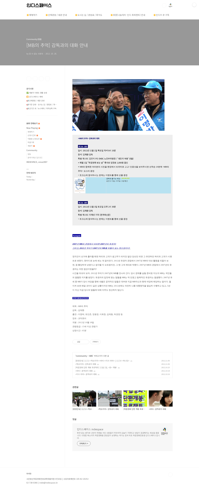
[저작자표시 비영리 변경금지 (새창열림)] (104, 342)
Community (81, 355)
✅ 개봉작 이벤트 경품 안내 (36, 92)
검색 (164, 5)
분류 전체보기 (32, 123)
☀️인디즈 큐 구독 (161, 14)
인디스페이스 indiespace (90, 429)
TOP (170, 475)
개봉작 (30, 146)
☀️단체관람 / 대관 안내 (56, 14)
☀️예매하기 (31, 14)
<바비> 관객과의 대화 (84, 370)
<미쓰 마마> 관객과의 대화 (86, 374)
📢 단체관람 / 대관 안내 (35, 100)
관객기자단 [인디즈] (35, 157)
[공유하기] (82, 342)
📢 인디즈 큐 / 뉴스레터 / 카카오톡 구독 (41, 108)
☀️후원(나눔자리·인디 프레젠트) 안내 (127, 14)
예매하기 (31, 131)
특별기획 (31, 142)
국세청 (28, 474)
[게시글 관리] (86, 342)
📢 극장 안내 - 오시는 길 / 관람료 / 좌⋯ (41, 104)
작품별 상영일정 (34, 139)
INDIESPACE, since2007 (36, 162)
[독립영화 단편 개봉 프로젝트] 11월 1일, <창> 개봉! (96, 367)
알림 (91, 355)
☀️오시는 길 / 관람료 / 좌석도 (88, 14)
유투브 (47, 78)
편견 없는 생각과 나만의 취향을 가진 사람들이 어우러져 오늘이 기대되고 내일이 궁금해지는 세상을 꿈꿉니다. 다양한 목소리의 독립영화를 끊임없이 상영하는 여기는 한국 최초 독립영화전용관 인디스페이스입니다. (118, 435)
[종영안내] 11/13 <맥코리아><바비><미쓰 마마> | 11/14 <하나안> (102, 360)
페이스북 (28, 78)
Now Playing (32, 128)
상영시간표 (32, 135)
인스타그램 (35, 78)
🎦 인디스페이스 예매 (34, 96)
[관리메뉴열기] (194, 5)
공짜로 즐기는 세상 (113, 179)
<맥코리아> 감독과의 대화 (85, 364)
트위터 (41, 78)
